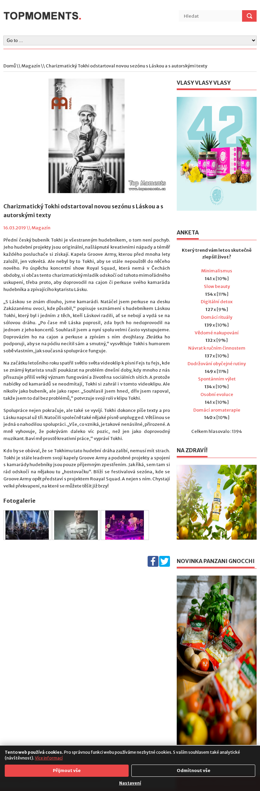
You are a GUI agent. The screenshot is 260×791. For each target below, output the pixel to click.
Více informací (49, 758)
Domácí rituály (216, 317)
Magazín (30, 66)
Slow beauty (217, 286)
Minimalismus (216, 271)
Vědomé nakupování (217, 333)
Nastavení (130, 783)
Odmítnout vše (193, 770)
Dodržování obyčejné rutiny (217, 364)
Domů (9, 66)
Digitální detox (217, 302)
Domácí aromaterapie (216, 410)
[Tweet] (164, 565)
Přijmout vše (67, 770)
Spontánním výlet (217, 379)
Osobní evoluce (216, 394)
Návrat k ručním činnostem (216, 348)
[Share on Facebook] (153, 565)
